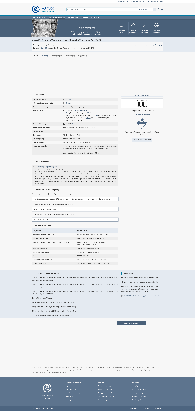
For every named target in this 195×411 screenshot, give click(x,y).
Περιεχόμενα (41, 17)
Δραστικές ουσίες (71, 389)
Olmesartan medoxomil (80, 110)
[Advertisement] (91, 74)
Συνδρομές (134, 386)
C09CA (88, 118)
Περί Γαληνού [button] (95, 17)
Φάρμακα (68, 386)
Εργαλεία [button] (85, 17)
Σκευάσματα (70, 396)
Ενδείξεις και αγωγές (73, 393)
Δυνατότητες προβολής (138, 389)
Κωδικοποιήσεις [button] (73, 17)
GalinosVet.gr (135, 400)
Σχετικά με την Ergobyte (138, 396)
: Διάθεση (131, 323)
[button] (154, 9)
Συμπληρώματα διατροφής (74, 400)
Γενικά (36, 56)
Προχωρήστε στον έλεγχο (142, 139)
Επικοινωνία (157, 408)
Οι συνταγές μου (103, 400)
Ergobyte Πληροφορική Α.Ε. (44, 408)
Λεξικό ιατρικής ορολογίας (107, 396)
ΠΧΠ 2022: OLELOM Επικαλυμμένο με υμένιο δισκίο (142, 296)
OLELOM (44, 48)
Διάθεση (45, 56)
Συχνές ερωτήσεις (137, 393)
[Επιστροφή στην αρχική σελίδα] (47, 390)
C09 (88, 113)
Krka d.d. (69, 103)
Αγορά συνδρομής (156, 2)
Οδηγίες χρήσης (56, 56)
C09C (96, 115)
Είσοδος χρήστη (122, 2)
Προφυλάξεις (70, 56)
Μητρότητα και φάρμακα (106, 389)
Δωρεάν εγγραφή (138, 2)
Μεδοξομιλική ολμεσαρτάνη (47, 167)
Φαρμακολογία (83, 56)
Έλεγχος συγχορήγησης (87, 25)
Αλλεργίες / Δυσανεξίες (106, 393)
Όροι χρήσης (145, 408)
